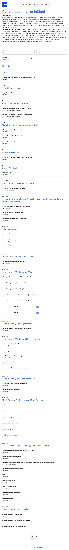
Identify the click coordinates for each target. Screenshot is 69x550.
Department (39, 51)
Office (5, 57)
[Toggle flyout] (64, 52)
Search (5, 51)
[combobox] (3, 59)
